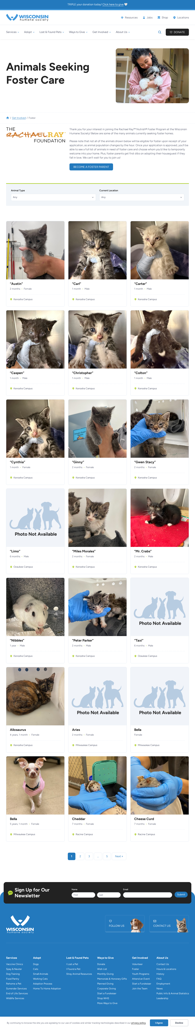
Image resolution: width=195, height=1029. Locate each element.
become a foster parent (91, 167)
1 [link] (71, 856)
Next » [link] (119, 856)
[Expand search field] (159, 32)
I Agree (159, 1023)
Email (125, 889)
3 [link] (89, 856)
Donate (179, 32)
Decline (179, 1023)
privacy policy (138, 1023)
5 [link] (107, 856)
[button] (53, 197)
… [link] (98, 856)
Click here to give (113, 4)
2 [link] (80, 856)
